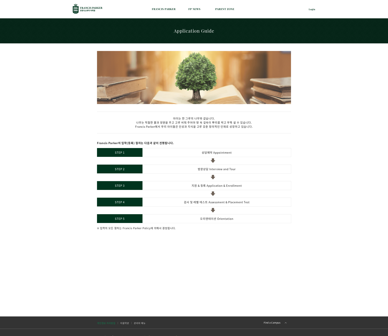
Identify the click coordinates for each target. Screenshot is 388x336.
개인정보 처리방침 (106, 323)
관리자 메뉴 (140, 323)
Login (312, 9)
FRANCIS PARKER (164, 9)
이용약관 (124, 323)
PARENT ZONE (224, 9)
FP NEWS (194, 9)
